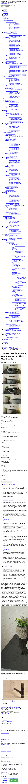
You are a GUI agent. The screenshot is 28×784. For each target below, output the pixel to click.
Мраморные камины (14, 31)
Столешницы (6, 110)
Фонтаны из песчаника (15, 200)
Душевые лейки (10, 88)
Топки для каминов (8, 98)
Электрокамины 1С (22, 278)
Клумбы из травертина (14, 223)
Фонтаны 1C (15, 244)
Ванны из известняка (14, 144)
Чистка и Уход (6, 550)
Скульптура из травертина (15, 238)
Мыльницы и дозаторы (12, 187)
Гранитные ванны (13, 151)
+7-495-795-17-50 (5, 3)
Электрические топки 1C (21, 280)
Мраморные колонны (14, 233)
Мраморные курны (14, 131)
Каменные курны (10, 124)
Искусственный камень (15, 79)
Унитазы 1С (15, 248)
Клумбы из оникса (13, 222)
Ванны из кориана (13, 137)
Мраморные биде (13, 170)
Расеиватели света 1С (20, 307)
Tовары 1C (12, 243)
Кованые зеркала (13, 209)
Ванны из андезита (14, 143)
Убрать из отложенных (6, 747)
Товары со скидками (8, 339)
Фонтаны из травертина (15, 201)
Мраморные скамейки (14, 315)
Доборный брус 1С (16, 289)
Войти (5, 720)
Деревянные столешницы (12, 113)
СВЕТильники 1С (19, 305)
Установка (5, 14)
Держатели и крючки (11, 186)
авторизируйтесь (5, 733)
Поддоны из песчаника (15, 164)
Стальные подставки (11, 85)
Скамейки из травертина (15, 316)
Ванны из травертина (14, 148)
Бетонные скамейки (11, 240)
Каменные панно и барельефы (13, 330)
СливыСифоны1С (16, 259)
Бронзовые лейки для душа (15, 89)
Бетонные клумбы (10, 217)
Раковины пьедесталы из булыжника (18, 70)
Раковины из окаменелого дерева (17, 35)
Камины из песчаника (14, 27)
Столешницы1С (16, 253)
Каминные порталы (8, 20)
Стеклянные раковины (11, 59)
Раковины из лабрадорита (15, 46)
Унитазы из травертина (15, 183)
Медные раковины (13, 58)
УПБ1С (14, 247)
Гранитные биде (13, 169)
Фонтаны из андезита (14, 197)
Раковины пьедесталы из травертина (18, 65)
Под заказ (5, 15)
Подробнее (6, 498)
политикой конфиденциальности (13, 777)
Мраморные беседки (14, 328)
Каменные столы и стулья (12, 317)
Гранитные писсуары (14, 173)
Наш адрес (6, 18)
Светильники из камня (9, 334)
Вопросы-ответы (7, 17)
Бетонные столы (10, 242)
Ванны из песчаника (14, 147)
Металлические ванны (11, 153)
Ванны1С (14, 291)
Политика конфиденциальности (8, 725)
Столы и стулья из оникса (15, 320)
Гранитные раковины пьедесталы (17, 74)
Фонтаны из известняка (15, 199)
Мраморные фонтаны (14, 196)
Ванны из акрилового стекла (16, 136)
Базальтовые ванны (14, 141)
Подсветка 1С (15, 264)
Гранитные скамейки (14, 313)
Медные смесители (14, 95)
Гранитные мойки (13, 104)
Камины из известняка (14, 24)
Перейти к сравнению (6, 751)
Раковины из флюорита (15, 54)
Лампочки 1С (18, 309)
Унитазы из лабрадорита (15, 179)
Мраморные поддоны (14, 162)
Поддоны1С (15, 266)
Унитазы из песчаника (14, 182)
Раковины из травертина (15, 53)
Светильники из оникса (12, 337)
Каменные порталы (11, 212)
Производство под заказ (9, 484)
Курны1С (14, 272)
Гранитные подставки (14, 81)
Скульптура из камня (11, 235)
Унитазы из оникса (14, 180)
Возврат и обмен (7, 566)
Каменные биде (10, 166)
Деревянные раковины (11, 33)
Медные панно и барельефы (13, 333)
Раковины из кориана (20, 300)
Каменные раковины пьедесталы (14, 63)
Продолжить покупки (6, 707)
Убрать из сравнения (6, 772)
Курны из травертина (14, 130)
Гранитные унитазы (14, 177)
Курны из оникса (13, 128)
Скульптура (6, 234)
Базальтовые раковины (14, 39)
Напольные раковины (8, 62)
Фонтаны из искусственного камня (15, 205)
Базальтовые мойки (14, 102)
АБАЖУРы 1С (18, 311)
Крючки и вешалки (16, 273)
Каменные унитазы (11, 175)
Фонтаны (5, 192)
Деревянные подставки (17, 290)
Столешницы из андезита (15, 119)
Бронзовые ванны (13, 154)
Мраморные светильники (12, 335)
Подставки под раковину (9, 76)
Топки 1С (14, 249)
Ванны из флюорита (14, 149)
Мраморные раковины (14, 41)
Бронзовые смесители (14, 92)
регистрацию (14, 731)
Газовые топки (18, 252)
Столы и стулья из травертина (16, 321)
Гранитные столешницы (15, 117)
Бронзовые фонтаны (14, 204)
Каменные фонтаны (11, 193)
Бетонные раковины (11, 61)
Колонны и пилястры (8, 226)
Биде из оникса (13, 167)
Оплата (5, 11)
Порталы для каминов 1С (21, 282)
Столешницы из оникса (15, 121)
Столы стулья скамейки (9, 239)
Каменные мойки (10, 101)
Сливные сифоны (10, 188)
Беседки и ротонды (8, 322)
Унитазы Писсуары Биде (9, 165)
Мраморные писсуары (14, 174)
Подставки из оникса (14, 83)
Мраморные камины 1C (21, 284)
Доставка (5, 13)
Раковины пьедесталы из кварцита (17, 67)
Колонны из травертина (15, 231)
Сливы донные (10, 190)
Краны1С (14, 274)
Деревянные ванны (11, 139)
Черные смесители (13, 97)
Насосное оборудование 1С (18, 268)
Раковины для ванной (8, 32)
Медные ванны (13, 156)
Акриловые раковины (17, 295)
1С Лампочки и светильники (19, 302)
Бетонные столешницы (12, 111)
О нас (4, 10)
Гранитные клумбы (14, 221)
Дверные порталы (7, 210)
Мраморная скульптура (15, 236)
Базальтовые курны (14, 126)
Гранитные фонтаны (14, 195)
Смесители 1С (15, 255)
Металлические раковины (12, 55)
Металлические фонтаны (12, 203)
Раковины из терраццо (20, 296)
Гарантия (5, 521)
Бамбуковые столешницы (15, 114)
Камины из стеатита (14, 28)
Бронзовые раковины (14, 57)
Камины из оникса (13, 25)
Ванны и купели (7, 132)
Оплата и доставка (8, 500)
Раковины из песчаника (15, 49)
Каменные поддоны (11, 158)
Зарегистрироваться (8, 721)
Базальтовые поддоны (14, 160)
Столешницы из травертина (16, 122)
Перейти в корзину (16, 707)
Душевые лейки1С (16, 287)
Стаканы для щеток (11, 191)
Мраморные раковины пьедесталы (17, 72)
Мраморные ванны (14, 152)
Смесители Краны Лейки (9, 87)
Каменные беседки (11, 324)
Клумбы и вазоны (7, 216)
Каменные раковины (11, 37)
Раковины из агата (13, 42)
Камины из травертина (14, 29)
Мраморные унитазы (14, 178)
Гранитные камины (14, 23)
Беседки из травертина (14, 325)
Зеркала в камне (13, 208)
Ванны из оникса (13, 145)
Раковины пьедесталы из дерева (17, 68)
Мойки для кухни (7, 100)
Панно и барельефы (8, 329)
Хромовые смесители (14, 96)
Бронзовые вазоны (10, 218)
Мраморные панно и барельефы (17, 332)
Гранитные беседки (14, 326)
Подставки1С (15, 261)
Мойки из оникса (13, 105)
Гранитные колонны (14, 229)
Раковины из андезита (14, 44)
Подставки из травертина (15, 84)
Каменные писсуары (11, 171)
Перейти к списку (5, 739)
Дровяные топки (19, 251)
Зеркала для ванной (11, 207)
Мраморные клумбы (14, 225)
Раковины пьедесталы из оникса (17, 66)
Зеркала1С (14, 286)
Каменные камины (11, 22)
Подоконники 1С (16, 265)
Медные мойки (13, 109)
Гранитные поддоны (14, 161)
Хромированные (19, 292)
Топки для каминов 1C (20, 277)
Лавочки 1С (15, 270)
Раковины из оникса (14, 48)
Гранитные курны (13, 127)
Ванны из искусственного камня (14, 135)
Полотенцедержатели (17, 260)
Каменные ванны (10, 140)
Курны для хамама (7, 123)
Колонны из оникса (14, 230)
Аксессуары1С (15, 294)
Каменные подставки (11, 78)
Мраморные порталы (14, 213)
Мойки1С (14, 269)
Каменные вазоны (10, 220)
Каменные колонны (11, 227)
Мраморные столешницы (15, 118)
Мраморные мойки (14, 106)
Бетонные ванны (10, 134)
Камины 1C (15, 276)
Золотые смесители (14, 93)
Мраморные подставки (14, 80)
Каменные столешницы (12, 115)
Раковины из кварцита (14, 45)
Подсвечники (15, 263)
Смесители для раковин (12, 91)
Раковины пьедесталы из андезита (17, 71)
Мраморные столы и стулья (16, 319)
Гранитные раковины (14, 40)
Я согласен (13, 780)
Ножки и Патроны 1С (20, 308)
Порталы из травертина (15, 214)
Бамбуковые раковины (14, 36)
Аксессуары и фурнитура (9, 184)
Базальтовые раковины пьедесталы (17, 75)
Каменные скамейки (11, 312)
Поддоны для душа (8, 157)
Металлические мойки (11, 108)
